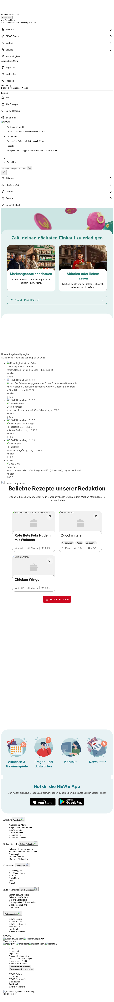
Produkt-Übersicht (17, 856)
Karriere (12, 875)
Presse (11, 880)
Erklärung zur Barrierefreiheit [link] (21, 969)
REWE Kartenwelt (17, 924)
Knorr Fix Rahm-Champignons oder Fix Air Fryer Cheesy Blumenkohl (41, 386)
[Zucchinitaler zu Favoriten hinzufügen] (96, 516)
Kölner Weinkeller (17, 931)
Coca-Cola (12, 467)
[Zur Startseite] (10, 5)
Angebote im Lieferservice (20, 827)
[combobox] (14, 168)
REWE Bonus (15, 830)
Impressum (13, 953)
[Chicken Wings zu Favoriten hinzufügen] (49, 560)
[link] (60, 129)
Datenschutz (14, 951)
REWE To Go (15, 921)
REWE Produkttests (18, 837)
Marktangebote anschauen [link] (31, 273)
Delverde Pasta (14, 406)
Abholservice (15, 854)
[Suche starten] (29, 168)
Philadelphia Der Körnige (19, 426)
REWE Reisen (15, 919)
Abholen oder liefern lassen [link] (83, 275)
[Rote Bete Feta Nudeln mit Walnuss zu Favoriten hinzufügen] (49, 516)
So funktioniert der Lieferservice (23, 851)
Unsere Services (16, 832)
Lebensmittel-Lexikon (18, 897)
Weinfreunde (14, 926)
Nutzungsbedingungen (19, 956)
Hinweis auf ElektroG (18, 963)
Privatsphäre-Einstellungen (20, 958)
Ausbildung (14, 878)
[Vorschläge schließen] (4, 172)
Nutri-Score (14, 907)
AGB (11, 948)
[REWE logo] (5, 122)
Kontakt (12, 883)
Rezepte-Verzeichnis (18, 900)
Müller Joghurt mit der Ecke (20, 366)
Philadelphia (13, 446)
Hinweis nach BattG (18, 961)
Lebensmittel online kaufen (21, 849)
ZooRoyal (13, 929)
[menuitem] (57, 29)
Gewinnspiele (15, 835)
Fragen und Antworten (19, 895)
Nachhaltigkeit (15, 870)
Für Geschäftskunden (18, 859)
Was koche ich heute (18, 905)
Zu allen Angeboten (15, 483)
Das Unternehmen (17, 873)
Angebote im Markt (17, 825)
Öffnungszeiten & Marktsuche (22, 902)
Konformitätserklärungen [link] (20, 966)
